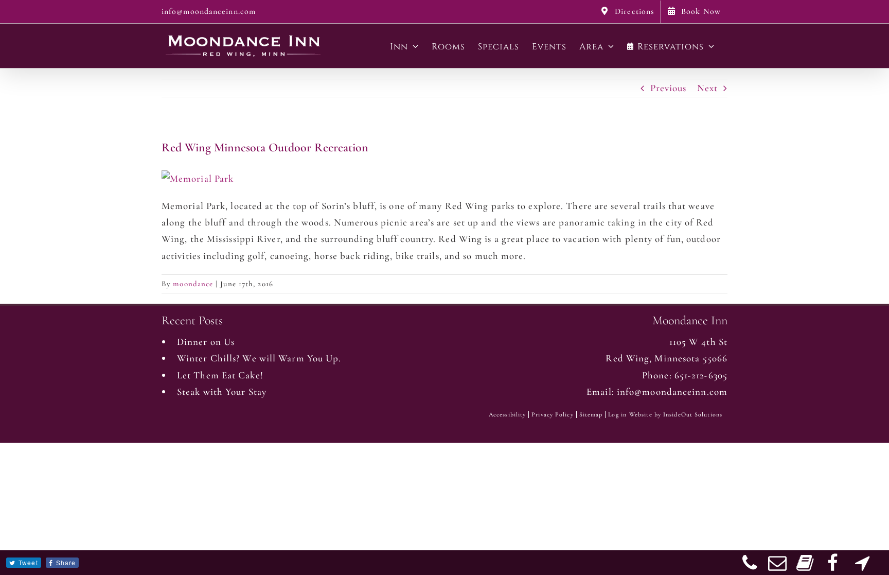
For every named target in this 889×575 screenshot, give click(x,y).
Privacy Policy (552, 414)
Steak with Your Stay (221, 391)
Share (66, 562)
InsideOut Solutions (692, 414)
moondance (193, 283)
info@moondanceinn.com (209, 11)
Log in (617, 414)
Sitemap (591, 414)
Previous (668, 88)
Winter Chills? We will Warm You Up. (259, 358)
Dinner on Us (206, 341)
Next (707, 88)
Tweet (28, 562)
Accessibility (507, 414)
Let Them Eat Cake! (220, 375)
